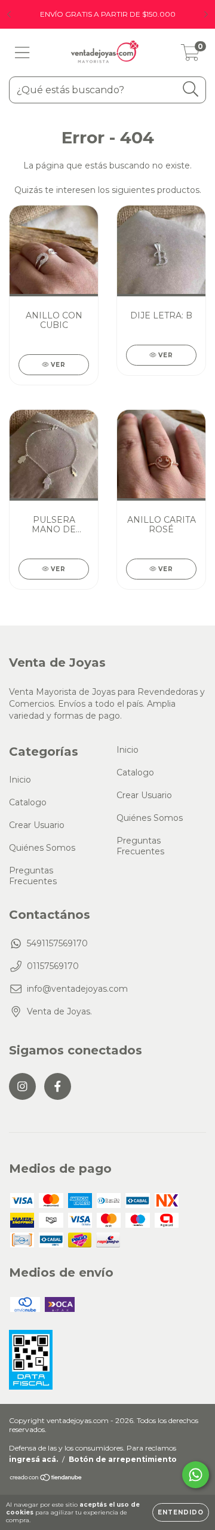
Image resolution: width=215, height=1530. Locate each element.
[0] (190, 55)
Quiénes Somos (42, 847)
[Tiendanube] (46, 1478)
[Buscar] (191, 89)
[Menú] (22, 52)
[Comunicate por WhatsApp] (195, 1474)
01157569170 (53, 966)
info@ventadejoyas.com (77, 988)
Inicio (20, 779)
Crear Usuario (36, 825)
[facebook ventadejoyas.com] (57, 1086)
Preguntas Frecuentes (33, 876)
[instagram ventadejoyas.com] (22, 1086)
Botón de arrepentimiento (123, 1459)
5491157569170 (57, 943)
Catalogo (28, 802)
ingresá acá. (33, 1459)
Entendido (181, 1512)
